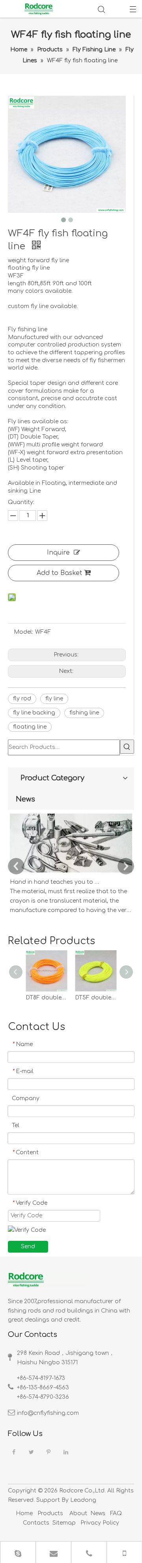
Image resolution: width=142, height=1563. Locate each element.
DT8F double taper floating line (46, 998)
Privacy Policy (99, 1523)
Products (50, 1513)
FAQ (116, 1513)
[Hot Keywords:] (127, 747)
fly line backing (34, 713)
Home (24, 1513)
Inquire (58, 552)
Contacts (36, 1523)
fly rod (22, 699)
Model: (23, 632)
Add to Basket (59, 573)
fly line (54, 699)
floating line (30, 727)
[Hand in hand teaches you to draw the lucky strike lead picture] (71, 873)
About (78, 1513)
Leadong (83, 1500)
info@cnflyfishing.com (48, 1413)
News (97, 1513)
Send (28, 1246)
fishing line (84, 713)
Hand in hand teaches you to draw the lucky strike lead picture (54, 882)
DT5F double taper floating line (95, 998)
